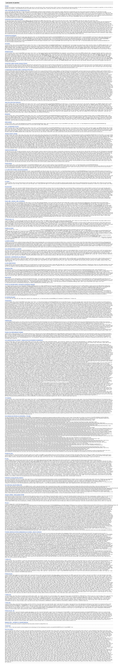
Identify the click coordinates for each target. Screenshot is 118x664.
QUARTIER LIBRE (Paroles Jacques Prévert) (16, 63)
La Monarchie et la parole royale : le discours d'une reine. (19, 69)
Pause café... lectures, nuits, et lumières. (15, 201)
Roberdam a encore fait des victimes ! (14, 477)
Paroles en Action (9, 228)
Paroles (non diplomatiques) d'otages (14, 332)
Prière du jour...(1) (9, 219)
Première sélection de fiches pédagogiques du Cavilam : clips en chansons (23, 532)
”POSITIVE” (8, 625)
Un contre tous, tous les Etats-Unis (13, 485)
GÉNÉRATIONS (9, 51)
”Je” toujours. (8, 397)
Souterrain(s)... (8, 300)
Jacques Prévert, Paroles (11, 133)
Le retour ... (8, 181)
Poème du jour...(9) (9, 610)
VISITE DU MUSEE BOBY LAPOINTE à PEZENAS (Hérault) (20, 284)
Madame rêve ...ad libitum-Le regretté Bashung (16, 622)
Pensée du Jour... (9, 453)
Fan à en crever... (9, 629)
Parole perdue (8, 163)
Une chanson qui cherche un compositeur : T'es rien (17, 416)
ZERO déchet (8, 122)
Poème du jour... (9, 573)
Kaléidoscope (8, 320)
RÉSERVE (7, 114)
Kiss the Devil (8, 186)
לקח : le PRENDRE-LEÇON (12, 126)
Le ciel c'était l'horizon (10, 263)
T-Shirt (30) (7, 602)
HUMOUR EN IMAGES (10, 35)
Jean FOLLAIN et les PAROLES (13, 102)
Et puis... (7, 458)
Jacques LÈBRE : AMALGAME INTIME (14, 494)
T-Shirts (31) (8, 594)
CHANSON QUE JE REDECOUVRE (14, 19)
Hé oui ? (7, 502)
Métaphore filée (9, 268)
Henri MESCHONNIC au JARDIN (13, 248)
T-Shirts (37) (8, 559)
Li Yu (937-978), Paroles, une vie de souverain (16, 169)
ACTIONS (7, 43)
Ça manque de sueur (10, 297)
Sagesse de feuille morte (11, 150)
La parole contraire (9, 240)
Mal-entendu (8, 277)
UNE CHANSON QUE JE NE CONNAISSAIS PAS (17, 10)
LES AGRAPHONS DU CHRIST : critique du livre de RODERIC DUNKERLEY (24, 340)
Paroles (7, 6)
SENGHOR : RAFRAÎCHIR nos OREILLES (15, 257)
